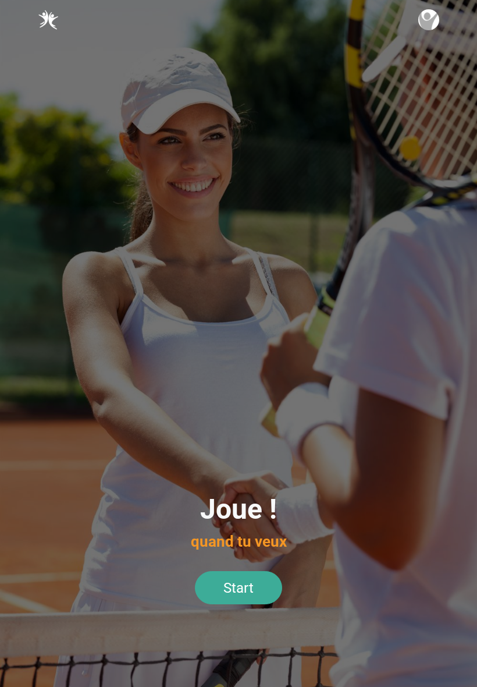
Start (238, 588)
